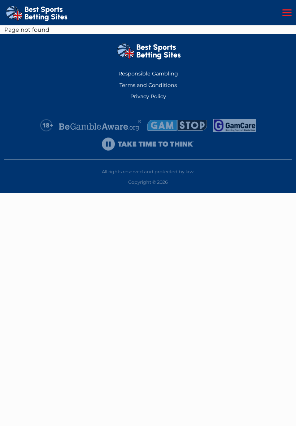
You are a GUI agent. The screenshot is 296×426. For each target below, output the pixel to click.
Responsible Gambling (148, 73)
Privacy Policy (148, 96)
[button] (287, 13)
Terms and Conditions (148, 85)
